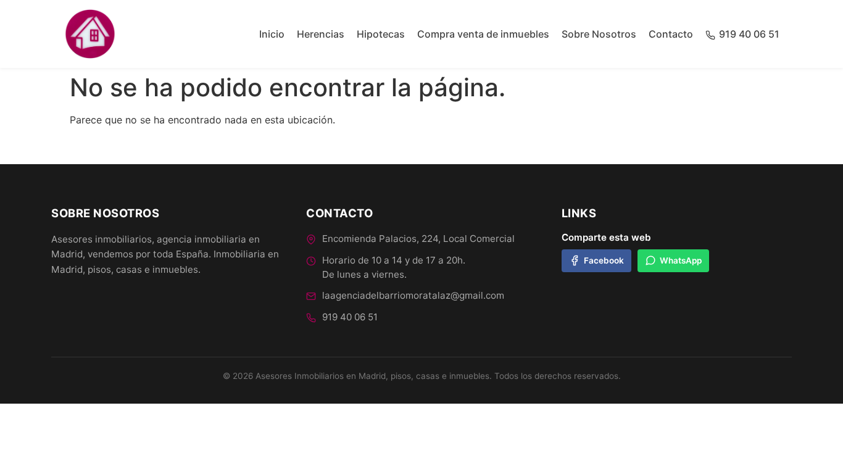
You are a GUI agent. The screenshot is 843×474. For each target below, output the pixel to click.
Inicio (271, 34)
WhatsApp (681, 260)
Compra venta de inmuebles (483, 34)
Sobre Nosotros (599, 34)
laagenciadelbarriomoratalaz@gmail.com (413, 295)
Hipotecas (381, 34)
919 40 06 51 (350, 317)
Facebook (604, 260)
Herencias (320, 34)
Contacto (671, 34)
